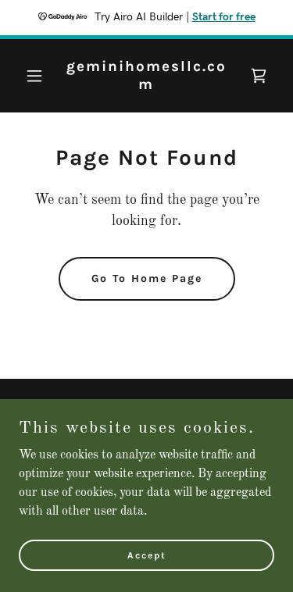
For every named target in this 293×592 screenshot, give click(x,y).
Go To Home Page (146, 278)
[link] (146, 86)
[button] (38, 75)
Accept (146, 554)
